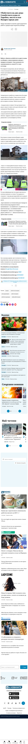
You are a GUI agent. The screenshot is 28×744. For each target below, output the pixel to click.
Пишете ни (19, 712)
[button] (8, 411)
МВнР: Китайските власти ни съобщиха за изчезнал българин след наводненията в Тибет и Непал (13, 361)
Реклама (9, 708)
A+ (5, 54)
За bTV (4, 708)
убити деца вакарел (5, 293)
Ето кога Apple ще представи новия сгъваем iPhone (13, 520)
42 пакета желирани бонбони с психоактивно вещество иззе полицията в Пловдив (13, 333)
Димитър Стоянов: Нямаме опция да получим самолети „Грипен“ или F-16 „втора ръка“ (13, 369)
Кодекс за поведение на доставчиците (14, 710)
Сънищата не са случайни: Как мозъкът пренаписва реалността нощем (12, 646)
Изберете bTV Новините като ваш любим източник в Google (15, 281)
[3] (26, 2)
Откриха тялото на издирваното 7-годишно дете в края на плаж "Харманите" (13, 437)
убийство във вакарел (15, 290)
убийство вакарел (14, 293)
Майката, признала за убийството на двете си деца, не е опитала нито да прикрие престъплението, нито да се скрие (17, 127)
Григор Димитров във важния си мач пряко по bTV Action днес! (13, 375)
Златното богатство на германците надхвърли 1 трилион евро (11, 527)
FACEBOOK (21, 278)
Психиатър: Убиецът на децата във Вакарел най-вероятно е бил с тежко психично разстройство (17, 222)
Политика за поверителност (19, 708)
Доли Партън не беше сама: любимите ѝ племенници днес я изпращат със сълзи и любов (13, 605)
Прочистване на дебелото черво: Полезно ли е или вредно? (14, 653)
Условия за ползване (11, 712)
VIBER (19, 272)
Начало (11, 9)
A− (2, 54)
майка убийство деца (16, 296)
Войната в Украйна (13, 5)
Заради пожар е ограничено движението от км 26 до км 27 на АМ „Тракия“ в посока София (11, 402)
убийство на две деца (6, 296)
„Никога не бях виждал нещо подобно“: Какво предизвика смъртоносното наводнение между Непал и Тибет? (18, 342)
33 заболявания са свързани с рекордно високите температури (12, 638)
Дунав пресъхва (4, 5)
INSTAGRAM (20, 275)
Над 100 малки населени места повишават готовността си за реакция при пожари (17, 352)
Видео (19, 5)
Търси (24, 667)
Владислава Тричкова (9, 48)
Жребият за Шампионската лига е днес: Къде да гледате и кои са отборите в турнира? (14, 569)
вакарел (7, 290)
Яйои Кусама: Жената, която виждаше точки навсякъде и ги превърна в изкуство (13, 613)
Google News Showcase (12, 269)
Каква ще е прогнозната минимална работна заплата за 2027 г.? (13, 512)
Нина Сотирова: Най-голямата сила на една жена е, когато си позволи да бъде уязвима (13, 595)
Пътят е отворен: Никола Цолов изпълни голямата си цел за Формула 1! (14, 553)
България (16, 9)
